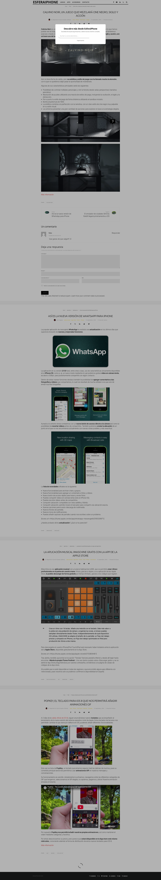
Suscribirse (96, 36)
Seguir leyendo (80, 40)
